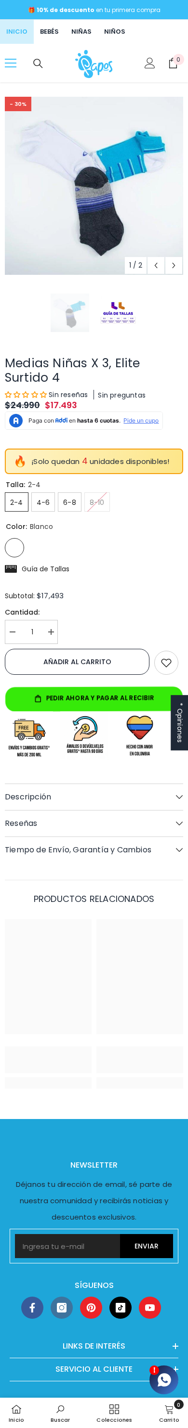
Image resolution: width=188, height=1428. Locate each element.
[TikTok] (120, 1308)
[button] (156, 265)
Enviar (146, 1246)
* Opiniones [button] (180, 723)
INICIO (16, 31)
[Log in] (150, 63)
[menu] (10, 63)
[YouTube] (150, 1308)
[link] (48, 1059)
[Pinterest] (91, 1308)
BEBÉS (49, 31)
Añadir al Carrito (77, 662)
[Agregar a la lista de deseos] (166, 663)
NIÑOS (114, 31)
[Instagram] (62, 1308)
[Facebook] (32, 1308)
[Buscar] (38, 63)
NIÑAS (81, 31)
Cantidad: (22, 612)
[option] (94, 186)
